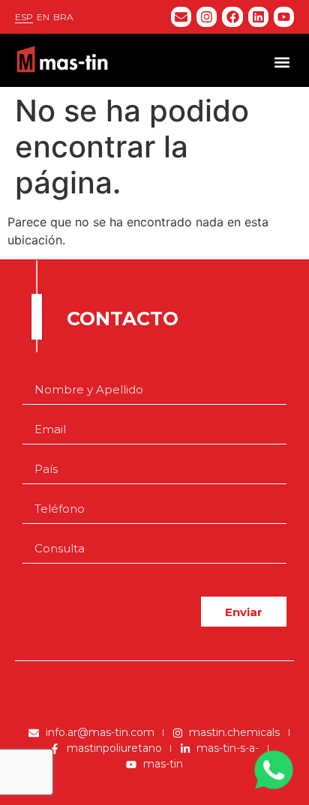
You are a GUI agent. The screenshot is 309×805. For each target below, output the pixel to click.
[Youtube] (284, 17)
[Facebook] (232, 17)
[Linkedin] (258, 17)
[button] (281, 61)
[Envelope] (181, 17)
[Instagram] (206, 17)
